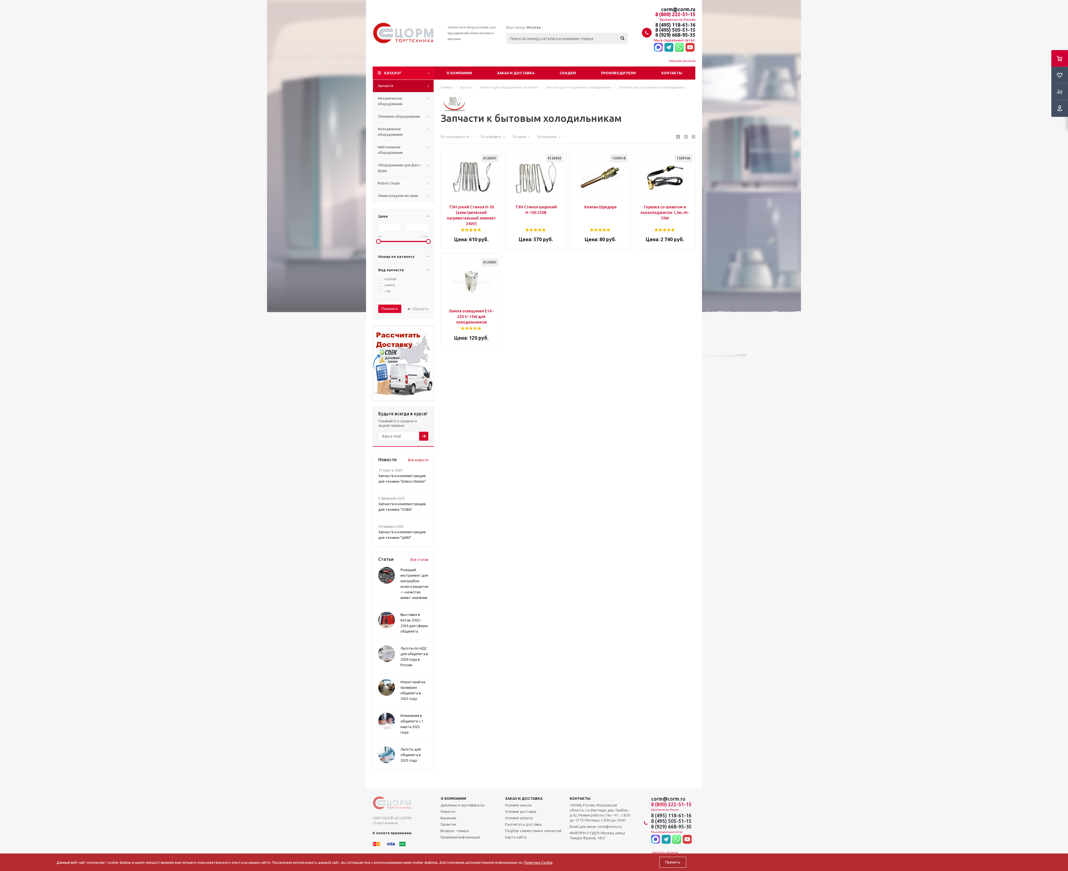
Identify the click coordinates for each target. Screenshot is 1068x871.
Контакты (671, 73)
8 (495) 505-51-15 (675, 29)
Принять (672, 862)
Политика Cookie (538, 862)
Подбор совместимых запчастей (533, 831)
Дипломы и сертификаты (462, 805)
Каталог (393, 73)
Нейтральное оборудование (390, 149)
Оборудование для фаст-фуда (400, 167)
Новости (448, 811)
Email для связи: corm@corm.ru (596, 826)
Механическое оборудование (390, 101)
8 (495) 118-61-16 (675, 24)
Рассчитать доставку (523, 824)
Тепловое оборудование (399, 116)
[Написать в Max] (658, 47)
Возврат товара (455, 831)
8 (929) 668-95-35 (675, 34)
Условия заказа (518, 805)
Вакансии (448, 818)
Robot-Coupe (389, 183)
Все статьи (419, 559)
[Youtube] (690, 47)
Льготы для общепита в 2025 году (410, 754)
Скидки (568, 73)
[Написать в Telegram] (668, 47)
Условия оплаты (519, 818)
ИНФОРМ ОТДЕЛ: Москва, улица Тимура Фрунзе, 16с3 (597, 835)
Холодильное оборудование (390, 131)
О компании (459, 73)
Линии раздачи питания (398, 196)
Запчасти (385, 86)
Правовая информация (460, 837)
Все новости (418, 460)
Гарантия (448, 824)
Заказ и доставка (516, 73)
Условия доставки (520, 811)
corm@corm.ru (678, 9)
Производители (618, 73)
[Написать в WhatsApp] (679, 47)
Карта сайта (515, 837)
